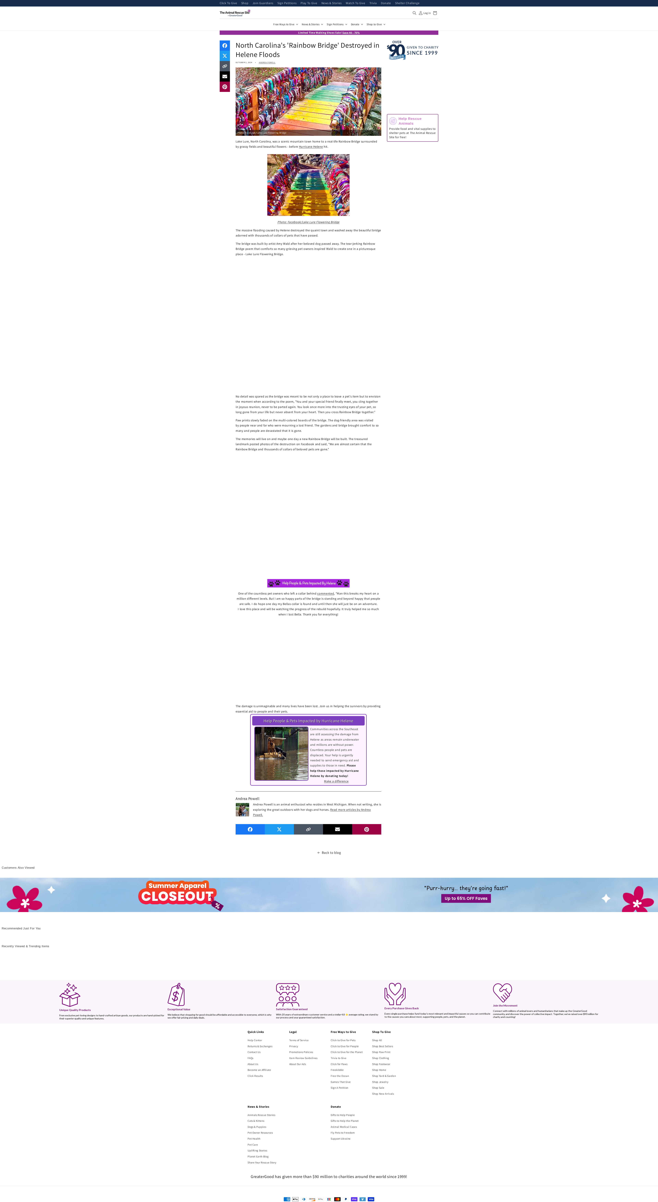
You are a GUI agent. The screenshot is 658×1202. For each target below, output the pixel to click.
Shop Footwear (381, 1064)
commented (325, 593)
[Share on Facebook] (225, 45)
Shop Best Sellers (382, 1046)
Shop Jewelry (380, 1082)
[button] (414, 13)
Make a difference (336, 781)
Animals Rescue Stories (261, 1115)
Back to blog (331, 852)
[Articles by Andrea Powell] (242, 809)
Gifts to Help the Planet (345, 1120)
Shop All (377, 1040)
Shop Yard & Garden (384, 1076)
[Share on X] (225, 56)
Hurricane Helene (311, 146)
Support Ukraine (341, 1138)
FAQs (250, 1058)
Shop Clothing (380, 1058)
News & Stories (331, 3)
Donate (386, 3)
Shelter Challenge (407, 3)
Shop (244, 3)
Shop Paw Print (381, 1052)
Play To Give (309, 3)
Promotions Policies (301, 1052)
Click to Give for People (345, 1046)
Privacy (293, 1046)
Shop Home (379, 1070)
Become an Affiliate (259, 1070)
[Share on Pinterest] (225, 87)
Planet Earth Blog (258, 1156)
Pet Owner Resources (260, 1132)
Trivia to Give (338, 1058)
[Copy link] (225, 66)
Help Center (255, 1040)
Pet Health (254, 1138)
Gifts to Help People (343, 1115)
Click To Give (228, 3)
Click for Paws (339, 1064)
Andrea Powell (267, 62)
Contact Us (254, 1052)
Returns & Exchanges (260, 1046)
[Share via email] (225, 76)
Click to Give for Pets (343, 1040)
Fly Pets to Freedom (343, 1132)
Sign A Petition (339, 1087)
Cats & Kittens (256, 1120)
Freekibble (337, 1070)
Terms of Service (299, 1040)
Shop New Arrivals (383, 1093)
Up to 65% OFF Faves (466, 898)
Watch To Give (355, 3)
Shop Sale (378, 1087)
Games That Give (341, 1082)
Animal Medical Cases (344, 1126)
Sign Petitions (286, 3)
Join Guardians (263, 3)
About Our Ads (297, 1064)
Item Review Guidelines (303, 1058)
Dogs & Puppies (257, 1126)
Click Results (255, 1076)
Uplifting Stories (257, 1150)
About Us (253, 1064)
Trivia (373, 3)
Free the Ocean (340, 1076)
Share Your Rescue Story (262, 1162)
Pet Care (253, 1144)
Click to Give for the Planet (347, 1052)
